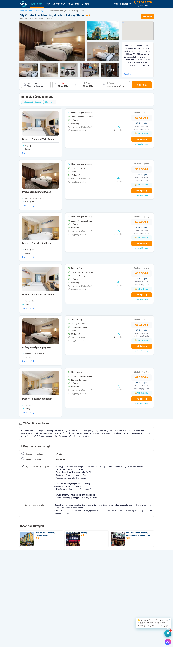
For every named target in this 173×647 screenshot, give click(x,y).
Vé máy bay (59, 3)
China (31, 11)
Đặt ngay (147, 16)
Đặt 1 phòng (141, 139)
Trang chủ (23, 11)
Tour (47, 3)
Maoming (39, 11)
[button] (153, 622)
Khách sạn (36, 3)
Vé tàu (85, 3)
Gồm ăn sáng (49, 102)
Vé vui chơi (73, 3)
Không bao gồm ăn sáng (32, 102)
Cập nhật (142, 84)
